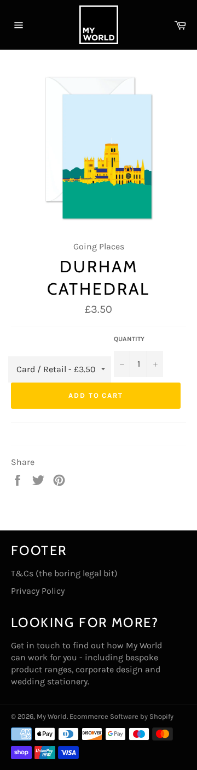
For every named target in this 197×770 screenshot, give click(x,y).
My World (52, 716)
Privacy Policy (38, 591)
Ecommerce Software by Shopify (121, 716)
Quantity (129, 339)
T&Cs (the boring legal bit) (64, 573)
